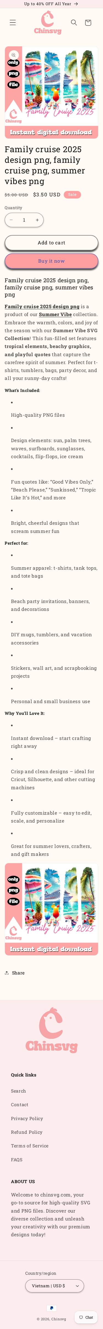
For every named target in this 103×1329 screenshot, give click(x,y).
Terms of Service (30, 1145)
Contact (20, 1104)
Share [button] (18, 973)
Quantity (14, 207)
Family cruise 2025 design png (42, 306)
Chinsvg (58, 1319)
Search (18, 1091)
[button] (13, 23)
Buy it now (51, 261)
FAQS (17, 1159)
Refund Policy (27, 1132)
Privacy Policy (27, 1118)
